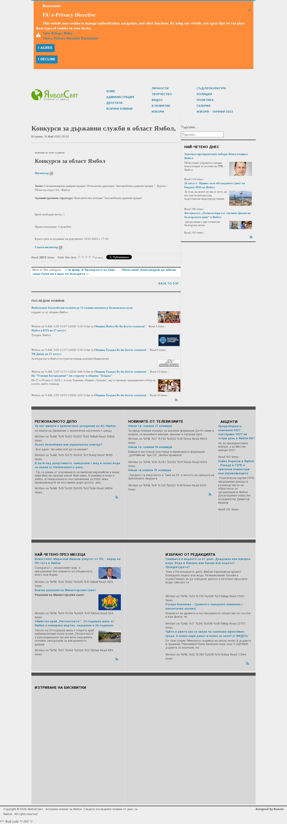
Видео (157, 100)
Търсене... (189, 127)
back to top (168, 284)
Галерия (203, 106)
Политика (205, 100)
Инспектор (42, 173)
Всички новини (119, 109)
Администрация (120, 97)
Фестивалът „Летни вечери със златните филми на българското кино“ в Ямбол (217, 215)
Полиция (204, 94)
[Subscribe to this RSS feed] (176, 399)
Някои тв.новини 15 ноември (149, 470)
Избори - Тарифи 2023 (215, 112)
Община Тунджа (105, 350)
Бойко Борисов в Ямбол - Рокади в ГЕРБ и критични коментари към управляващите (236, 467)
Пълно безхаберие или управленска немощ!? (68, 445)
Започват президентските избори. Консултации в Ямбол (216, 156)
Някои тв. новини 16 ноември (150, 447)
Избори (158, 112)
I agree (45, 47)
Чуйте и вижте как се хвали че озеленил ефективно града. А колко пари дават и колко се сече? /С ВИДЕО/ (206, 634)
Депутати (114, 103)
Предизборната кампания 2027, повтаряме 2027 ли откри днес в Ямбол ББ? (236, 432)
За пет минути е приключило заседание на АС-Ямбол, (75, 426)
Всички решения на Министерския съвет (65, 590)
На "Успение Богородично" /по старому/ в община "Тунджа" (71, 375)
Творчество (162, 94)
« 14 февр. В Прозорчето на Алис (90, 270)
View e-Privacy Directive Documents (70, 38)
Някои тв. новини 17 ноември (150, 426)
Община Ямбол (104, 326)
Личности (160, 88)
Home (110, 91)
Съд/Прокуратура (211, 88)
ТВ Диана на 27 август (46, 354)
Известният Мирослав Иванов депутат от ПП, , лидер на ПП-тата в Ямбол (77, 561)
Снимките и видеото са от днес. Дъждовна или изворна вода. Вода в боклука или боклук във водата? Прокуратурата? (207, 563)
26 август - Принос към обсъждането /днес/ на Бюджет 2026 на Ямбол (214, 185)
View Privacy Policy (58, 33)
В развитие (161, 106)
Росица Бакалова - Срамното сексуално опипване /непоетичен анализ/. (204, 606)
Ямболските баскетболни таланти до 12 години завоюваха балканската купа (82, 307)
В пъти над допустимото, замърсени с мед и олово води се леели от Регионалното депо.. (77, 465)
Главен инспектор (47, 247)
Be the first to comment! (130, 326)
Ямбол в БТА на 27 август (48, 330)
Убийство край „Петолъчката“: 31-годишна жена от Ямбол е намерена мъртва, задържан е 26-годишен (74, 623)
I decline (46, 59)
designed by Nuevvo (269, 809)
